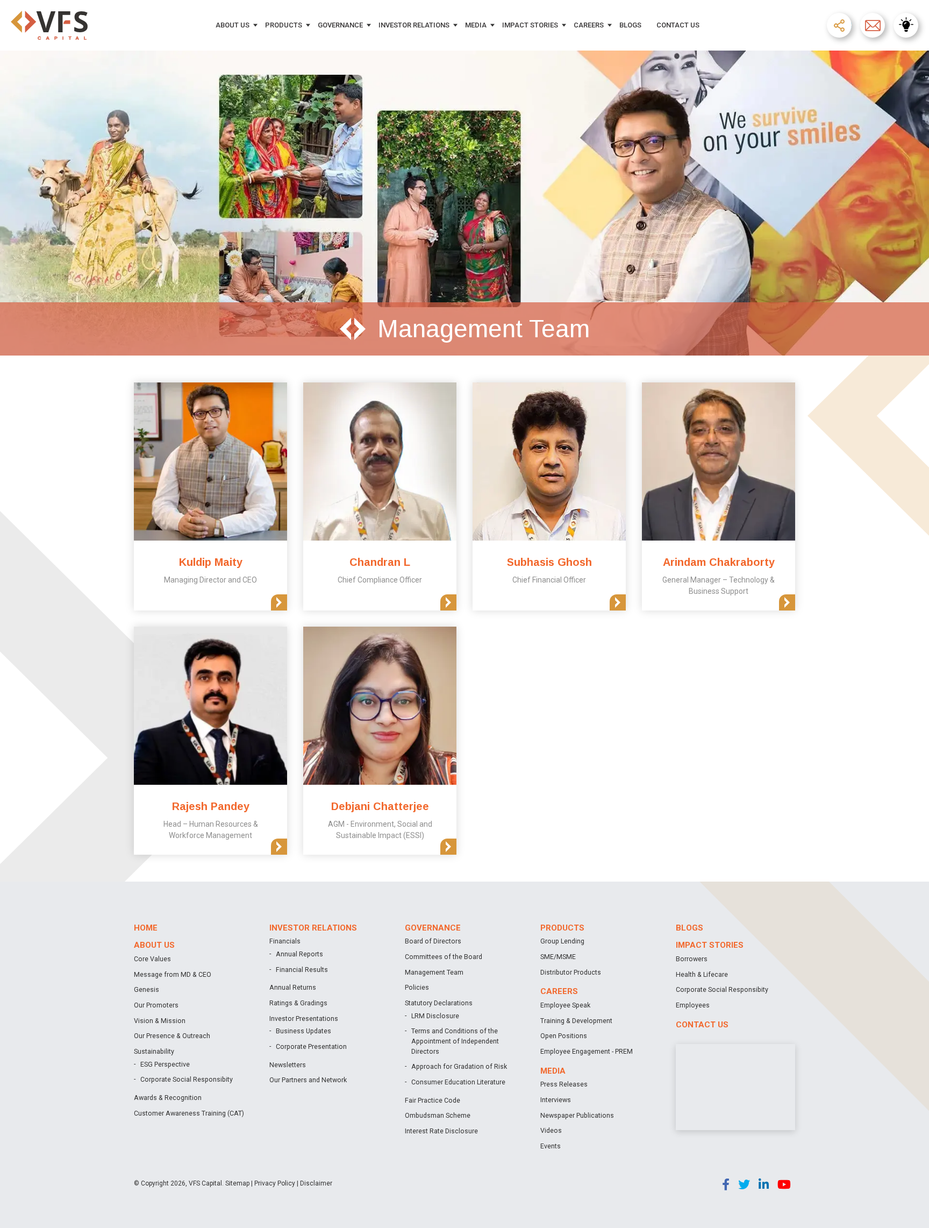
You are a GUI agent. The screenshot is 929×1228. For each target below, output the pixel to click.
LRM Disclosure (435, 1016)
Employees (693, 1005)
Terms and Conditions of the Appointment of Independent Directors (455, 1041)
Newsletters (287, 1065)
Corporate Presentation (311, 1046)
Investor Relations (413, 25)
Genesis (146, 989)
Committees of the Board (443, 957)
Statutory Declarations (439, 1003)
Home (146, 928)
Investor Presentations (303, 1018)
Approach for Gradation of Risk (459, 1066)
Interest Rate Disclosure (441, 1131)
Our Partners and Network (308, 1080)
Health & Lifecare (702, 974)
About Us (232, 25)
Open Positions (563, 1036)
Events (550, 1146)
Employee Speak (565, 1005)
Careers (589, 25)
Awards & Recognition (168, 1098)
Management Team (434, 972)
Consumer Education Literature (458, 1082)
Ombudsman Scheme (437, 1115)
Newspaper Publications (577, 1115)
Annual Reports (299, 954)
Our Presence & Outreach (172, 1036)
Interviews (555, 1100)
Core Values (152, 959)
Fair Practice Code (432, 1100)
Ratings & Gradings (298, 1003)
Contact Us (677, 25)
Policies (417, 987)
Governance (340, 25)
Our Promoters (156, 1005)
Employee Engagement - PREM (586, 1051)
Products (283, 25)
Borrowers (692, 959)
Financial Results (302, 970)
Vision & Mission (159, 1021)
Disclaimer (316, 1183)
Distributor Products (570, 972)
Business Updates (303, 1031)
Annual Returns (292, 987)
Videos (551, 1130)
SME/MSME (558, 957)
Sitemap (237, 1183)
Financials (285, 941)
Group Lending (562, 941)
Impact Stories (530, 25)
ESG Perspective (165, 1064)
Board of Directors (433, 941)
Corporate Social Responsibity (186, 1079)
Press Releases (564, 1084)
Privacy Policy (274, 1183)
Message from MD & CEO (172, 974)
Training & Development (576, 1021)
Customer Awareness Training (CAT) (189, 1113)
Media (476, 25)
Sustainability (154, 1051)
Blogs (630, 25)
